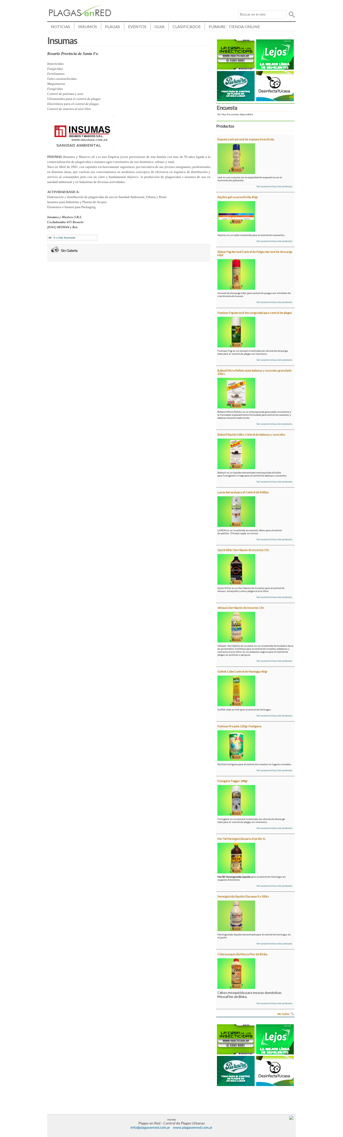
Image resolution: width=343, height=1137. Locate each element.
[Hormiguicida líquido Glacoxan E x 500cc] (236, 914)
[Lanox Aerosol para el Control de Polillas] (236, 510)
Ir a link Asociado (64, 237)
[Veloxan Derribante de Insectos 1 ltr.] (236, 626)
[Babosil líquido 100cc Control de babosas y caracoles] (236, 452)
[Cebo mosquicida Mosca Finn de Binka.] (236, 972)
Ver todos (283, 1013)
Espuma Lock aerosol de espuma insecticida (245, 139)
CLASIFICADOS (187, 26)
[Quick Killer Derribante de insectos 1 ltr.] (236, 568)
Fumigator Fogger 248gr (232, 781)
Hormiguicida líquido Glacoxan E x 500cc (243, 896)
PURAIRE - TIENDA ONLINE (234, 26)
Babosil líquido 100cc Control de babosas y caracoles (251, 434)
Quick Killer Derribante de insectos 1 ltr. (243, 550)
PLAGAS (112, 26)
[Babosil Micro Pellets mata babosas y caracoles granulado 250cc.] (236, 392)
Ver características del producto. (274, 186)
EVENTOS (137, 26)
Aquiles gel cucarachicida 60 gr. (237, 197)
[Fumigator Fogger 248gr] (236, 799)
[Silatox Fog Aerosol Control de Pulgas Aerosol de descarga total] (236, 273)
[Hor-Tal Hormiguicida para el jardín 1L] (236, 857)
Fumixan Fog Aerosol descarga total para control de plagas (254, 312)
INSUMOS (87, 26)
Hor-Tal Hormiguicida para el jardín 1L (241, 838)
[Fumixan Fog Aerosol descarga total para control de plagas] (236, 331)
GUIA (159, 26)
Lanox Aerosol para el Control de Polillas (243, 492)
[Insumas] (80, 14)
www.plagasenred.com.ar (192, 1127)
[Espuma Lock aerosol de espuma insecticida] (236, 157)
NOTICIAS (60, 26)
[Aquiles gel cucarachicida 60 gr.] (236, 215)
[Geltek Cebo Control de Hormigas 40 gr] (236, 689)
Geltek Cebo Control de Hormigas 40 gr (242, 671)
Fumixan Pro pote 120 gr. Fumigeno (239, 726)
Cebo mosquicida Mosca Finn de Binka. (242, 954)
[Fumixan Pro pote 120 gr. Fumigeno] (236, 744)
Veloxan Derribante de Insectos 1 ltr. (240, 607)
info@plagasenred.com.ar (150, 1127)
